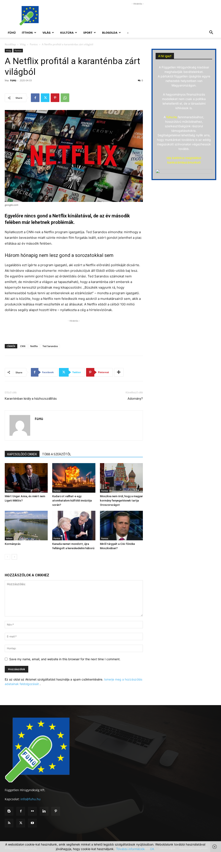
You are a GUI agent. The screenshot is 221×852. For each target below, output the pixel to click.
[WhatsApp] (65, 97)
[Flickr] (32, 811)
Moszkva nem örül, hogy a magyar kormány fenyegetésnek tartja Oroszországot (121, 500)
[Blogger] (9, 811)
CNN (22, 346)
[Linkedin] (44, 811)
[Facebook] (35, 97)
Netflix (34, 346)
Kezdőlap (10, 44)
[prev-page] (7, 557)
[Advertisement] (137, 15)
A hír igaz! (164, 56)
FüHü (12, 33)
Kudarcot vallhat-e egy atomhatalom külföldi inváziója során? (72, 500)
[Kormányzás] (26, 525)
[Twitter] (45, 97)
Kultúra (67, 33)
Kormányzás (13, 543)
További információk (130, 849)
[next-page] (14, 557)
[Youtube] (32, 823)
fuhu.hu (171, 117)
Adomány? (135, 399)
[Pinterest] (55, 97)
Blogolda (109, 33)
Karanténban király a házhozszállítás (31, 399)
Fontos (34, 44)
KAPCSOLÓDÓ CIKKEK (22, 454)
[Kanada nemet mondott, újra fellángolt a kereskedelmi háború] (73, 525)
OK (152, 849)
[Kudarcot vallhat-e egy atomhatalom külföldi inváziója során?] (73, 478)
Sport (87, 33)
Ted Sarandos (50, 346)
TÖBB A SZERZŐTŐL (56, 454)
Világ (47, 33)
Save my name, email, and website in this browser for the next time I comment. (64, 659)
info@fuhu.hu (31, 799)
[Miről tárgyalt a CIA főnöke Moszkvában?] (121, 525)
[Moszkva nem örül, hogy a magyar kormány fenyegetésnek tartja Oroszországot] (121, 478)
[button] (211, 33)
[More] (119, 372)
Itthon (27, 33)
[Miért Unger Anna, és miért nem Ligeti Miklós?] (26, 478)
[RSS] (9, 823)
